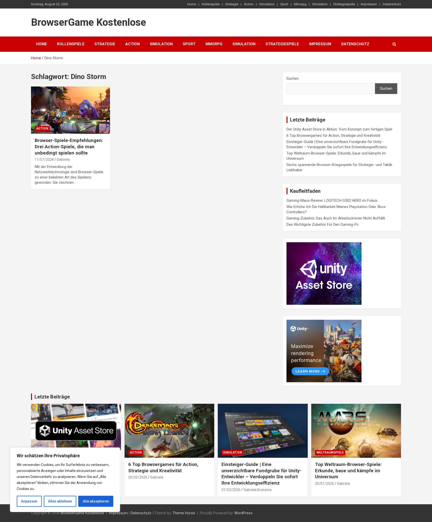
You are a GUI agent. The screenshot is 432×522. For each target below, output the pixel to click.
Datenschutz (392, 4)
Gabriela (63, 160)
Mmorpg (300, 4)
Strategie (231, 4)
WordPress (243, 513)
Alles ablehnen (60, 501)
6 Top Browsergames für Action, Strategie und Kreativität (333, 135)
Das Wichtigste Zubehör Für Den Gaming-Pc (322, 224)
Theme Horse (183, 513)
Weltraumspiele (330, 452)
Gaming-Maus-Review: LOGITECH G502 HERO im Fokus (331, 200)
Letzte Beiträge (52, 397)
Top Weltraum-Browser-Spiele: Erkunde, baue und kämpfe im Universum (348, 471)
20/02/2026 (137, 477)
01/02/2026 (231, 490)
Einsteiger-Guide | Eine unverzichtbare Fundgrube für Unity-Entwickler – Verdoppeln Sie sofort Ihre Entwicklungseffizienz (262, 474)
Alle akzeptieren (96, 501)
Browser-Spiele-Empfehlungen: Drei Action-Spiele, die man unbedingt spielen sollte (69, 147)
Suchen (292, 78)
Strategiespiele (344, 4)
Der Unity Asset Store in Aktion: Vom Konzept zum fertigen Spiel (339, 129)
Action (249, 4)
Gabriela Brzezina (258, 490)
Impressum (369, 4)
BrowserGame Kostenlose (88, 22)
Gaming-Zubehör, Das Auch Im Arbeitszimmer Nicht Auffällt (335, 218)
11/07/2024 (44, 160)
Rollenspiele (211, 4)
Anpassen (29, 501)
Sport (284, 4)
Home (191, 4)
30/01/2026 (324, 484)
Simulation (266, 4)
